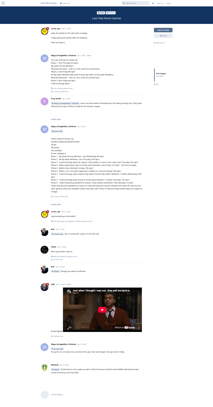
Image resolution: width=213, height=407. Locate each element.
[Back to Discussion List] (3, 3)
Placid (56, 271)
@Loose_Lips (57, 131)
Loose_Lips (58, 234)
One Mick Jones (49, 3)
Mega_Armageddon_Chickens (66, 103)
